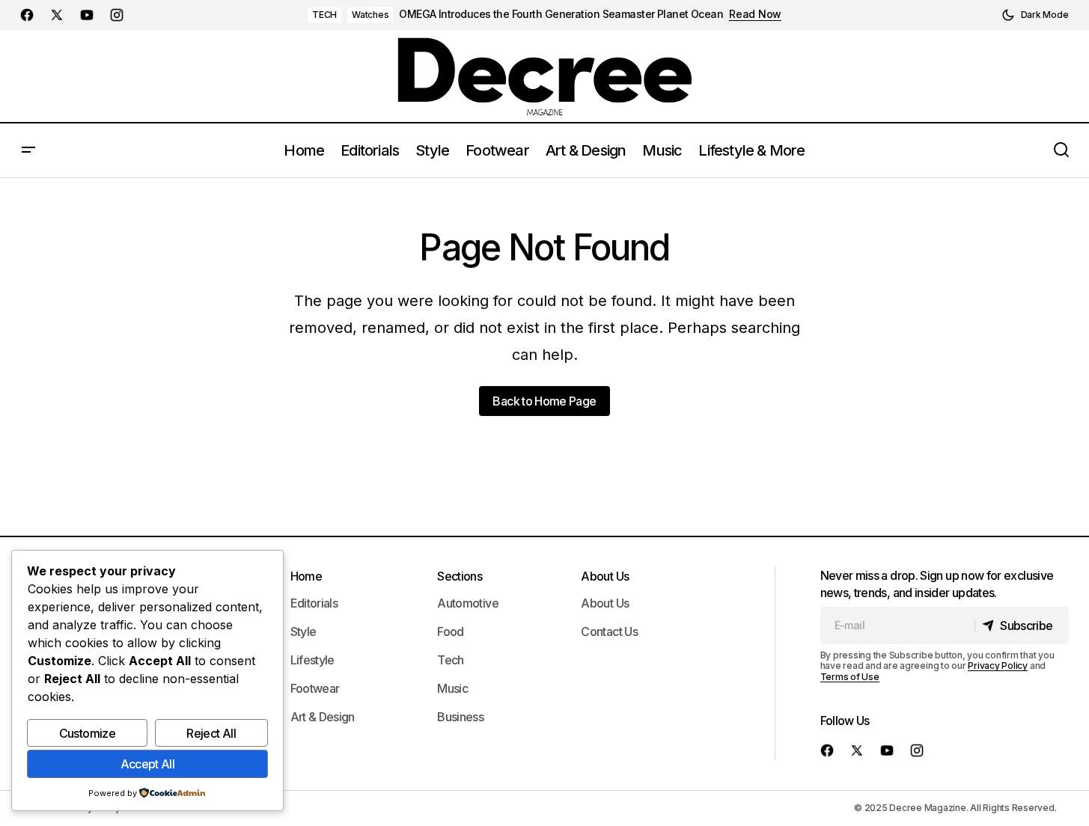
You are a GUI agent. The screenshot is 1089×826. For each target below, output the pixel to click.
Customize (87, 733)
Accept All (148, 763)
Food (450, 631)
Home (306, 576)
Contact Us (609, 631)
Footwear (315, 688)
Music (452, 688)
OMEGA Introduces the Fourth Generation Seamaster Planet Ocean (561, 14)
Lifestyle (312, 659)
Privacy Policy (998, 665)
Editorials (314, 603)
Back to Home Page (544, 401)
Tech (450, 659)
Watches (370, 14)
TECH (324, 14)
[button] (1035, 15)
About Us (605, 576)
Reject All (211, 733)
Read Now (755, 14)
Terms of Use (849, 676)
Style (303, 631)
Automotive (467, 603)
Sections (459, 576)
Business (460, 716)
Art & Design (322, 716)
